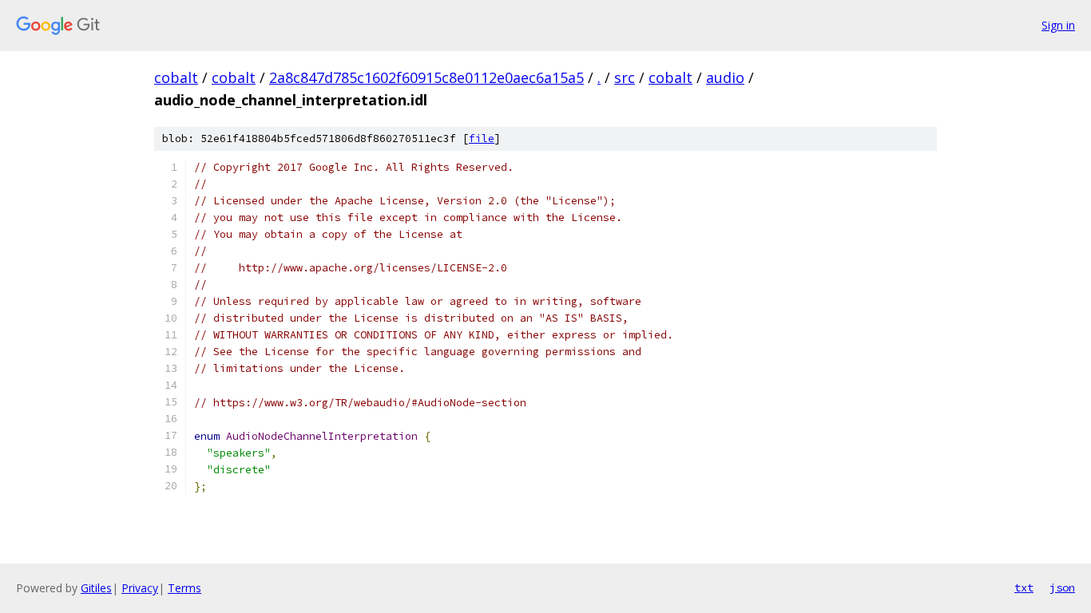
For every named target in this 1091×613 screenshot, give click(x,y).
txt (1023, 587)
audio (725, 77)
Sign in (1058, 25)
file (481, 138)
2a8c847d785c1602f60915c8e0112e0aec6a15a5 (426, 77)
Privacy (139, 587)
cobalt (176, 77)
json (1062, 587)
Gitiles (96, 587)
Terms (184, 587)
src (624, 77)
